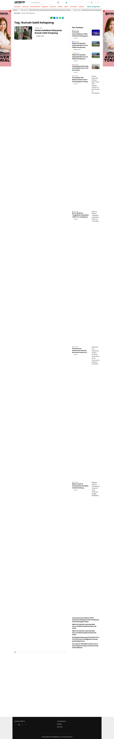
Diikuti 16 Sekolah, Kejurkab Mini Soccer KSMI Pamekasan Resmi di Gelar (38, 10)
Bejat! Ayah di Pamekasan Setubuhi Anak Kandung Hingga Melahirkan (80, 486)
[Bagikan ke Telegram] (62, 18)
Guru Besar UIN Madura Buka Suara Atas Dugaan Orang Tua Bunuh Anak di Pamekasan (79, 80)
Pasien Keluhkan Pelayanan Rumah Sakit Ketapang (48, 31)
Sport (66, 7)
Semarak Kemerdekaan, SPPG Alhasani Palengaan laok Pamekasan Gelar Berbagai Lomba (80, 34)
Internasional (35, 7)
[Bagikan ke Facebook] (54, 18)
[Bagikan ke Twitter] (57, 18)
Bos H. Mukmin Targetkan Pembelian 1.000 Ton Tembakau (80, 215)
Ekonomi (53, 7)
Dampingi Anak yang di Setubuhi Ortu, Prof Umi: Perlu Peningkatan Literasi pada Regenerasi (80, 68)
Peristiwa (73, 7)
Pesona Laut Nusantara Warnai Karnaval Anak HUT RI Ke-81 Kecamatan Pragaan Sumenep (80, 351)
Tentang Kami (61, 721)
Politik (60, 7)
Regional (45, 7)
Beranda (17, 7)
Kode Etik (60, 727)
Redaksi (59, 724)
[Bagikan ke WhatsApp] (60, 18)
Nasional (25, 7)
